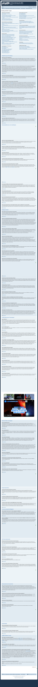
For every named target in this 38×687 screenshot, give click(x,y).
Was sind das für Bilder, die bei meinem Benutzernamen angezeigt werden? (10, 28)
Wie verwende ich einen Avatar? (6, 29)
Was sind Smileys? (4, 48)
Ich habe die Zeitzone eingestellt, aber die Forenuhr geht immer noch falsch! (10, 26)
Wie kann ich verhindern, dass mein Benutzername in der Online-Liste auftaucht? (10, 24)
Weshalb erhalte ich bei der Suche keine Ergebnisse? (25, 31)
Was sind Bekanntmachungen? (5, 50)
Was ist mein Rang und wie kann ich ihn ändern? (8, 30)
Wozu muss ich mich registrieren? (6, 13)
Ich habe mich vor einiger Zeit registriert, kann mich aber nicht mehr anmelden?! (10, 17)
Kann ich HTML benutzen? (5, 47)
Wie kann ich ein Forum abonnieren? (23, 39)
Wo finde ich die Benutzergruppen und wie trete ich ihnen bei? (26, 15)
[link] (5, 401)
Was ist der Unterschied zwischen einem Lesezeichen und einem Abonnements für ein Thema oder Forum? (27, 37)
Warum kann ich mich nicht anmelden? (6, 16)
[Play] (29, 397)
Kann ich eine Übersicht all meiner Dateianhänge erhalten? (26, 43)
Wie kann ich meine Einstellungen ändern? (7, 22)
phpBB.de (3, 640)
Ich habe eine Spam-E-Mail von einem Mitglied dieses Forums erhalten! (26, 23)
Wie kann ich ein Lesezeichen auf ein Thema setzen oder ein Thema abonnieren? (27, 38)
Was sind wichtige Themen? (5, 51)
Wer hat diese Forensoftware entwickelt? (24, 46)
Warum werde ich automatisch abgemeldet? (7, 19)
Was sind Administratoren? (22, 13)
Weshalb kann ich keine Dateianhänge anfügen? (7, 39)
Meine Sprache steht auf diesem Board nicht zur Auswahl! (9, 27)
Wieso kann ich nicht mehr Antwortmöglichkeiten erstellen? (9, 37)
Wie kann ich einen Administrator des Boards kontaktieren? (26, 49)
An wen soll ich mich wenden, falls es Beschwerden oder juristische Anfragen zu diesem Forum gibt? (27, 48)
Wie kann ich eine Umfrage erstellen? (6, 36)
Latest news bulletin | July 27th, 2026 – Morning (17, 401)
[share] (32, 401)
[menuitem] (3, 7)
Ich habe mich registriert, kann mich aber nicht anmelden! (9, 15)
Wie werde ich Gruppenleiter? (22, 16)
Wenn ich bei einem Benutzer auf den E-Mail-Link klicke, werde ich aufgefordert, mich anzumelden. (10, 31)
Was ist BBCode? (4, 46)
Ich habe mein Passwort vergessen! (6, 18)
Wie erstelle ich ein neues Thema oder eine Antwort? (8, 34)
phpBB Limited (20, 638)
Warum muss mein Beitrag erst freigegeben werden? (8, 43)
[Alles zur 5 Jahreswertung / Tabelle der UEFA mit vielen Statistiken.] (6, 3)
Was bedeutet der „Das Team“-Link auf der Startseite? (25, 18)
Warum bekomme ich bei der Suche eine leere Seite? (25, 32)
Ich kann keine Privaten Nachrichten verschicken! (25, 21)
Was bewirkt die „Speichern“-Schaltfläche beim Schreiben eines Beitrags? (9, 42)
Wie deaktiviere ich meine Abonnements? (24, 40)
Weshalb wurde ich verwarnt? (5, 40)
